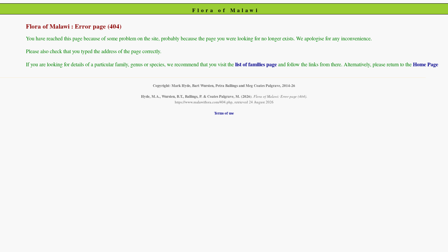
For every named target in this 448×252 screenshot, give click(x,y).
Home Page (425, 64)
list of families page (256, 64)
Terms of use (224, 113)
